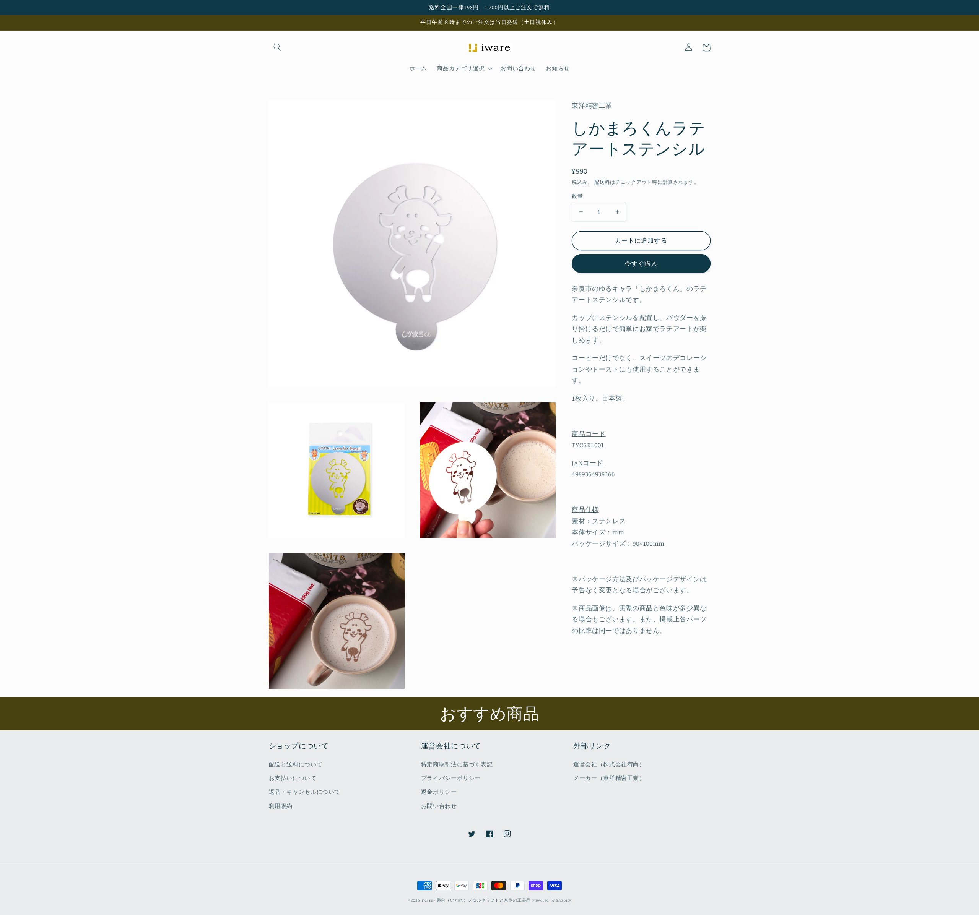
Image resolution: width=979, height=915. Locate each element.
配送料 (602, 182)
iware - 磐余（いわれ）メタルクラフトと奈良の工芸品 (476, 900)
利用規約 (281, 806)
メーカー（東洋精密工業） (609, 778)
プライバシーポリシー (451, 778)
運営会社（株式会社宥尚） (609, 764)
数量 (577, 196)
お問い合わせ (439, 806)
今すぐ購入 (641, 263)
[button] (277, 47)
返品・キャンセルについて (305, 791)
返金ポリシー (439, 791)
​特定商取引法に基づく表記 (457, 764)
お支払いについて (293, 778)
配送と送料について (296, 764)
